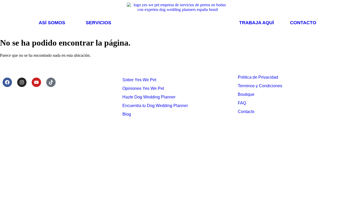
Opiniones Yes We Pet (143, 88)
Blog (126, 114)
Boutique (246, 94)
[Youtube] (36, 82)
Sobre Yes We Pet (139, 80)
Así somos (52, 22)
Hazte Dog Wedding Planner (148, 97)
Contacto (303, 22)
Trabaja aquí (256, 22)
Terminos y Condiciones (260, 86)
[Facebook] (7, 82)
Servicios (98, 22)
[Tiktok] (51, 82)
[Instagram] (22, 82)
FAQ (242, 103)
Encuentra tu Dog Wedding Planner (155, 105)
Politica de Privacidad (258, 77)
